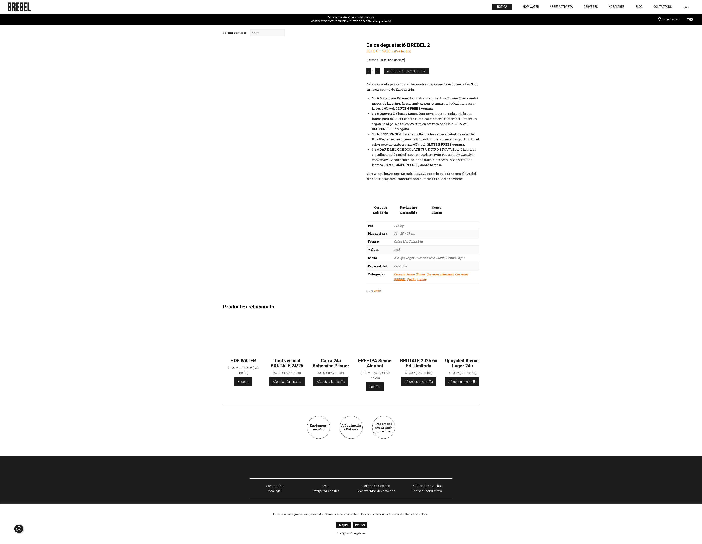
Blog (639, 6)
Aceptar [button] (343, 525)
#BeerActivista (561, 6)
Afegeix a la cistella (406, 71)
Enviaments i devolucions (376, 491)
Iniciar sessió (670, 19)
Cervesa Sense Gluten (409, 274)
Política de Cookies (376, 486)
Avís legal (274, 491)
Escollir (243, 381)
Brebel (377, 290)
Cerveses (591, 6)
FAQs (325, 486)
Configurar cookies (325, 491)
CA (685, 7)
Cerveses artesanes (440, 274)
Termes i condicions (427, 491)
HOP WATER (531, 6)
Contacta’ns (662, 6)
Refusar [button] (360, 525)
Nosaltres (616, 6)
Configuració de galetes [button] (351, 533)
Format (372, 60)
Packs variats (416, 279)
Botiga (502, 6)
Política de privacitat (427, 486)
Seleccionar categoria (234, 32)
